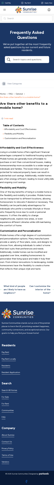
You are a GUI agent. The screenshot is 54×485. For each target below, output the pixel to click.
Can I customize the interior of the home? (39, 289)
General (19, 94)
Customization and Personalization (20, 138)
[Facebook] (27, 481)
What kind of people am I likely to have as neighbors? (14, 289)
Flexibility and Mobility (14, 134)
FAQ (11, 94)
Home (3, 94)
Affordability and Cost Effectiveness (20, 129)
